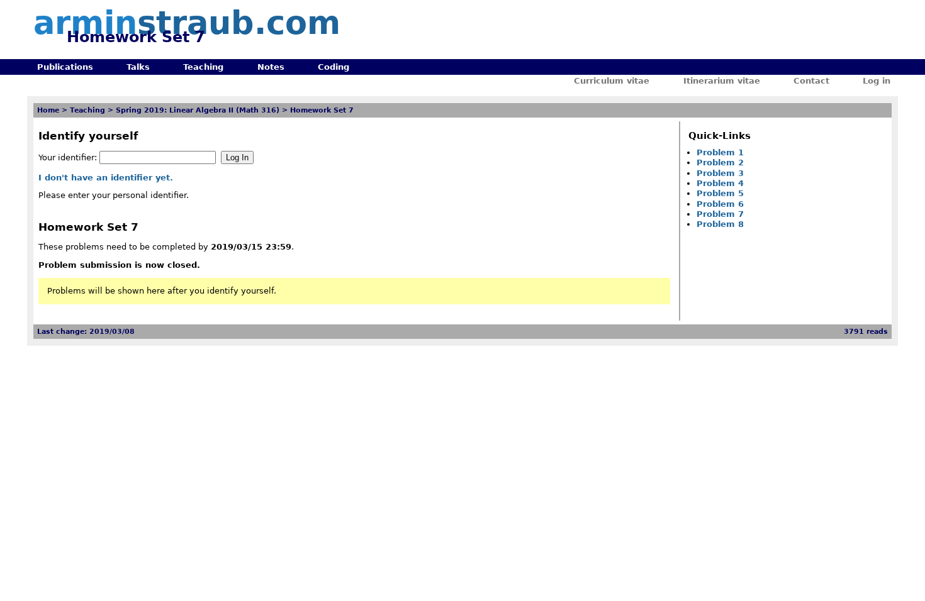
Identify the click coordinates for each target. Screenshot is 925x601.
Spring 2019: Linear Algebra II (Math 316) (197, 110)
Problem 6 (720, 204)
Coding (333, 67)
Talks (138, 67)
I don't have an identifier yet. (105, 177)
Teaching (203, 67)
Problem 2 (720, 162)
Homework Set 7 (322, 110)
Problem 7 (720, 214)
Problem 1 (720, 152)
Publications (65, 67)
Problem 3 (720, 173)
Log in (876, 80)
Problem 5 (720, 193)
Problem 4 (720, 183)
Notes (270, 67)
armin (186, 22)
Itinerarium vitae (721, 80)
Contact (811, 80)
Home (48, 110)
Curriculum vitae (611, 80)
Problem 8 (720, 224)
